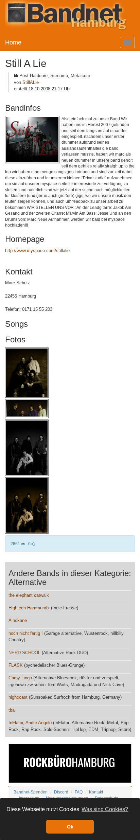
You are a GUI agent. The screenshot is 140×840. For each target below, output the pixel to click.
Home (13, 42)
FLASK (15, 665)
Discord (61, 792)
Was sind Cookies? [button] (105, 809)
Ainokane (17, 620)
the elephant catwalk (28, 595)
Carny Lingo (20, 677)
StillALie (30, 82)
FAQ (79, 792)
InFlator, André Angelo (30, 722)
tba (11, 710)
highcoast (18, 697)
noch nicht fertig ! (25, 633)
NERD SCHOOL (24, 652)
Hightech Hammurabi (29, 607)
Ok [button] (70, 826)
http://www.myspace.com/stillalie (37, 250)
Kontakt (96, 792)
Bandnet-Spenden (31, 792)
